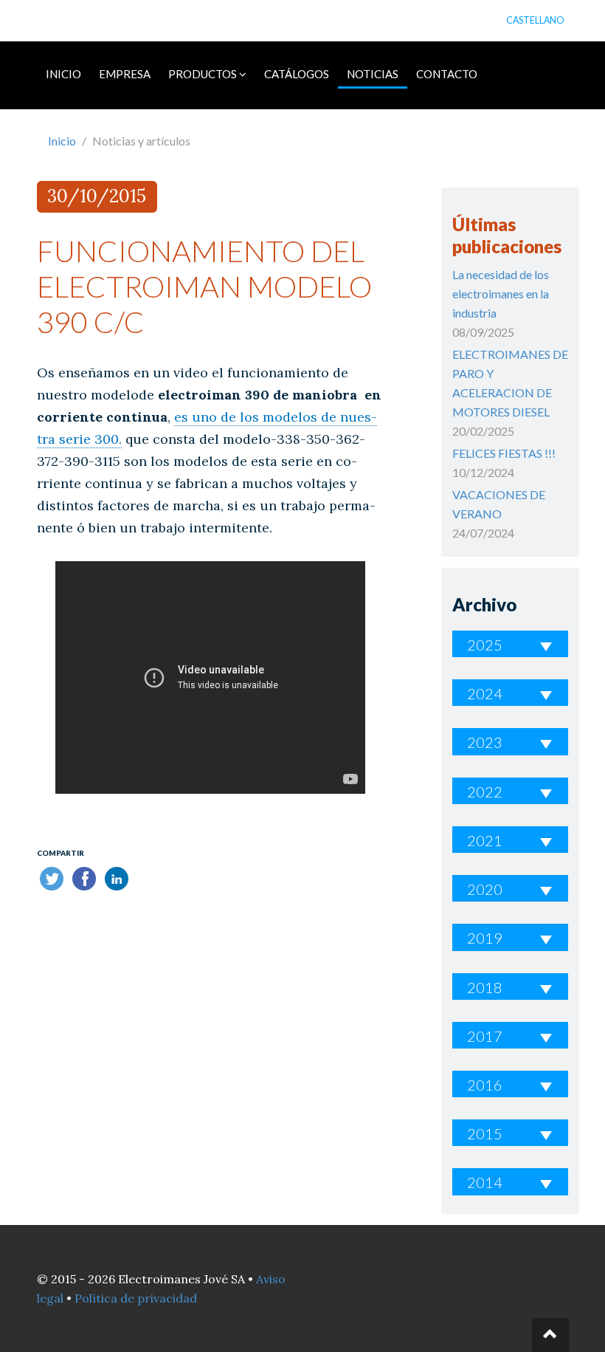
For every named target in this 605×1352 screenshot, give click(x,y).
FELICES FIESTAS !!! (504, 453)
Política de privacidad (136, 1298)
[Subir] (550, 1335)
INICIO (63, 73)
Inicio (62, 141)
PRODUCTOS (203, 73)
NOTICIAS (372, 73)
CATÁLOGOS (296, 73)
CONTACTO (446, 73)
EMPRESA (125, 73)
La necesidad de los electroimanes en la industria (500, 293)
